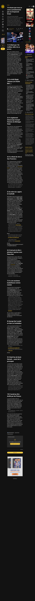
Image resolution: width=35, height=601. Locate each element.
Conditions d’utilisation (29, 150)
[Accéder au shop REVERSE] (31, 6)
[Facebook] (16, 28)
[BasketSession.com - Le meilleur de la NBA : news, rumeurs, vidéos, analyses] (3, 6)
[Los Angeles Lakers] (29, 31)
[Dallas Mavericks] (29, 34)
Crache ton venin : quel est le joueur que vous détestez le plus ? (29, 101)
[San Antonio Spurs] (29, 36)
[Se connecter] (33, 6)
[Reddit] (22, 28)
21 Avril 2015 (17, 240)
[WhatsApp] (18, 28)
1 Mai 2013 (10, 350)
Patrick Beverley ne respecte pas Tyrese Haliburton (29, 64)
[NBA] (29, 29)
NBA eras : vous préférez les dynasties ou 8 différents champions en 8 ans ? (30, 61)
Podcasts (3, 19)
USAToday (13, 264)
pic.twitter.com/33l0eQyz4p (13, 237)
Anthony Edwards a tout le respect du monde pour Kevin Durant (30, 72)
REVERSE (3, 24)
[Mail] (17, 30)
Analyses (3, 16)
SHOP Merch (3, 27)
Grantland (10, 310)
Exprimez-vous (15, 452)
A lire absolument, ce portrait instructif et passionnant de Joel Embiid (29, 69)
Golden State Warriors (10, 434)
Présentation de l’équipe (29, 149)
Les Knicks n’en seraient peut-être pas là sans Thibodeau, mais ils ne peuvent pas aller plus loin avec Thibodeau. (30, 97)
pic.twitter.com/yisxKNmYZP (13, 347)
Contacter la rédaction (28, 147)
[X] (19, 30)
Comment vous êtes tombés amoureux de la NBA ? (30, 92)
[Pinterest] (20, 28)
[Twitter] (4, 34)
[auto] (29, 6)
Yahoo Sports (18, 224)
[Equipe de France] (29, 39)
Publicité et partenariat (28, 148)
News (3, 14)
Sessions (3, 22)
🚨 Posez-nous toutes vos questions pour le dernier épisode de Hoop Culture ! (30, 77)
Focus (8, 5)
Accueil (3, 11)
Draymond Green (17, 432)
